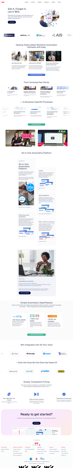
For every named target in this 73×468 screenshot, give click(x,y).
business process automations (45, 201)
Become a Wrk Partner (42, 451)
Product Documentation (54, 451)
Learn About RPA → (43, 241)
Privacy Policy (41, 463)
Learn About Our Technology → (25, 207)
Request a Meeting (5, 449)
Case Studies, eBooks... (30, 449)
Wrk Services (15, 451)
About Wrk (63, 449)
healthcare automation (52, 70)
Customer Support (53, 449)
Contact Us (63, 455)
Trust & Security (64, 453)
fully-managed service (28, 284)
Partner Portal (40, 453)
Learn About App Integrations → (45, 213)
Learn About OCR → (23, 236)
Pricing (2, 451)
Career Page (63, 451)
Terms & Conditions (33, 463)
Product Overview (17, 449)
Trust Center (52, 453)
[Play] (20, 138)
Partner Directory (41, 449)
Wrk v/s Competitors (17, 455)
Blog (26, 451)
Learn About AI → (42, 188)
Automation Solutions (17, 453)
